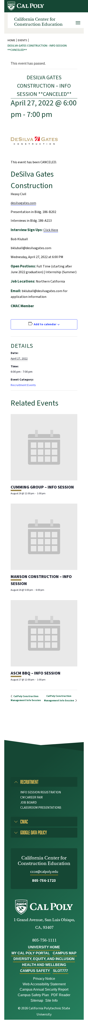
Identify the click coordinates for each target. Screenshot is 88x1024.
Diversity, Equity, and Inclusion (44, 959)
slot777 (60, 971)
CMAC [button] (24, 821)
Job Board (28, 802)
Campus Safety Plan (33, 995)
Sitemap (37, 1000)
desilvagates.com (23, 203)
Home (11, 40)
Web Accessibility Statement (44, 984)
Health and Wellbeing (44, 965)
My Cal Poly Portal (31, 953)
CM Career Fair (31, 797)
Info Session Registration (40, 792)
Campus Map (64, 953)
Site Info (51, 1000)
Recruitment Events (23, 385)
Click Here (50, 230)
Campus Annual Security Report (44, 989)
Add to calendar (45, 324)
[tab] (44, 782)
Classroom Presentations (40, 807)
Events (22, 40)
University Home (44, 947)
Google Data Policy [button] (33, 832)
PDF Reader (60, 995)
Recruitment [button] (29, 782)
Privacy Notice (44, 978)
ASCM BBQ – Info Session (35, 673)
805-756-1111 (44, 940)
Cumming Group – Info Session (42, 487)
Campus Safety (35, 971)
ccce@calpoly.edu (44, 871)
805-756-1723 (44, 880)
